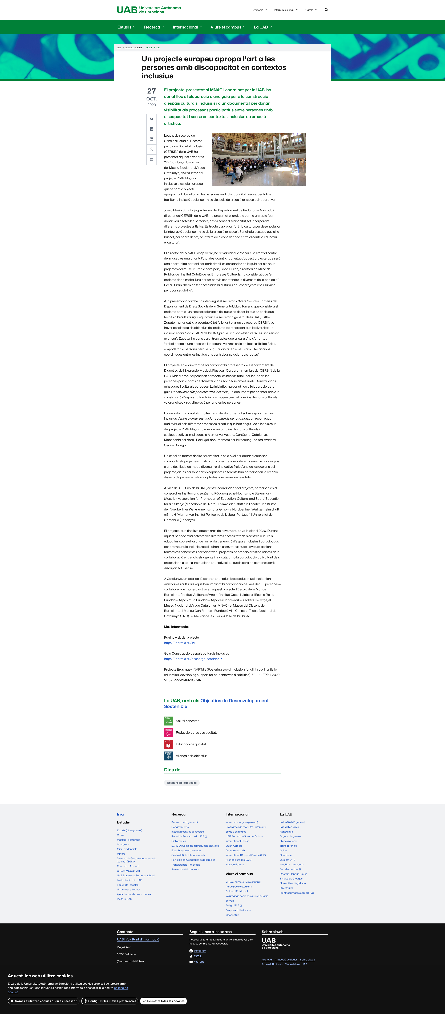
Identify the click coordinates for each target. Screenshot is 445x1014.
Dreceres (258, 9)
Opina (283, 850)
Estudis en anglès (236, 831)
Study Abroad (234, 845)
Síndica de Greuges (291, 878)
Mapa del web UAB (296, 964)
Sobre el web (307, 959)
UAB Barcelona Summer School (136, 875)
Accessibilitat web (272, 964)
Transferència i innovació (185, 864)
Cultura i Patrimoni (237, 891)
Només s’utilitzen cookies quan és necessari (46, 1001)
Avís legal (267, 959)
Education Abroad (128, 866)
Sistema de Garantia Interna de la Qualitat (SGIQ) (136, 860)
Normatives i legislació (293, 883)
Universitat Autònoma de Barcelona (150, 10)
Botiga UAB (235, 906)
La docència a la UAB (129, 880)
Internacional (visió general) (242, 822)
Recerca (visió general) (184, 822)
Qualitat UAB (287, 859)
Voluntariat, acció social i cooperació (247, 895)
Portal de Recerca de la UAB (190, 837)
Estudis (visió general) (129, 830)
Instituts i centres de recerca (187, 831)
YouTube (199, 961)
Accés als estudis (235, 850)
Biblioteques (178, 840)
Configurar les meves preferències (112, 1001)
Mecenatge (232, 914)
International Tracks (237, 840)
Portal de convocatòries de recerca (194, 860)
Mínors (121, 853)
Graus (120, 835)
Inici (120, 814)
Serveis (230, 900)
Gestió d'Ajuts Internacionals (188, 855)
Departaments (180, 826)
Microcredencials (127, 848)
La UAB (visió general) (292, 822)
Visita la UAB (124, 898)
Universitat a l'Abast (128, 889)
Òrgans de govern (290, 836)
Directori (287, 888)
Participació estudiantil (239, 886)
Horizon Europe (235, 864)
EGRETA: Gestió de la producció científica (195, 845)
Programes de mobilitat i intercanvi (246, 826)
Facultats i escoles (127, 884)
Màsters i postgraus (128, 839)
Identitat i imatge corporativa (297, 892)
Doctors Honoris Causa (293, 873)
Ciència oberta (288, 840)
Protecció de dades (286, 959)
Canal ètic (286, 855)
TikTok (198, 956)
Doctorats (123, 844)
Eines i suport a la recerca (186, 850)
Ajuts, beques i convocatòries (134, 894)
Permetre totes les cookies (166, 1001)
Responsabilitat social (182, 782)
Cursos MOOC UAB (128, 870)
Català (309, 10)
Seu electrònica (291, 869)
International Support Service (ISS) (246, 855)
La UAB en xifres (289, 826)
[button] (151, 119)
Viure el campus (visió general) (243, 881)
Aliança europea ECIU (239, 859)
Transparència (288, 845)
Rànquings (286, 831)
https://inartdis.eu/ (178, 643)
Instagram (200, 950)
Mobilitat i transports (292, 864)
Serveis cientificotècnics (185, 869)
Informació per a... (284, 9)
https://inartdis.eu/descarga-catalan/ (191, 659)
